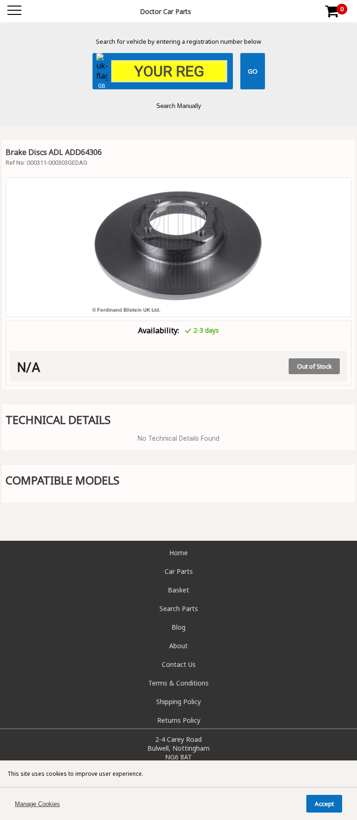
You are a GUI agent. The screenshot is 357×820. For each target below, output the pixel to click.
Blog (178, 627)
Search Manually (178, 105)
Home (178, 552)
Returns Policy (178, 720)
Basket (178, 589)
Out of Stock (314, 366)
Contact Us (179, 664)
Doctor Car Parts (165, 11)
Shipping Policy (178, 701)
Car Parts (179, 571)
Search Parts (178, 608)
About (178, 645)
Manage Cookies (37, 803)
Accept (324, 804)
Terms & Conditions (178, 683)
